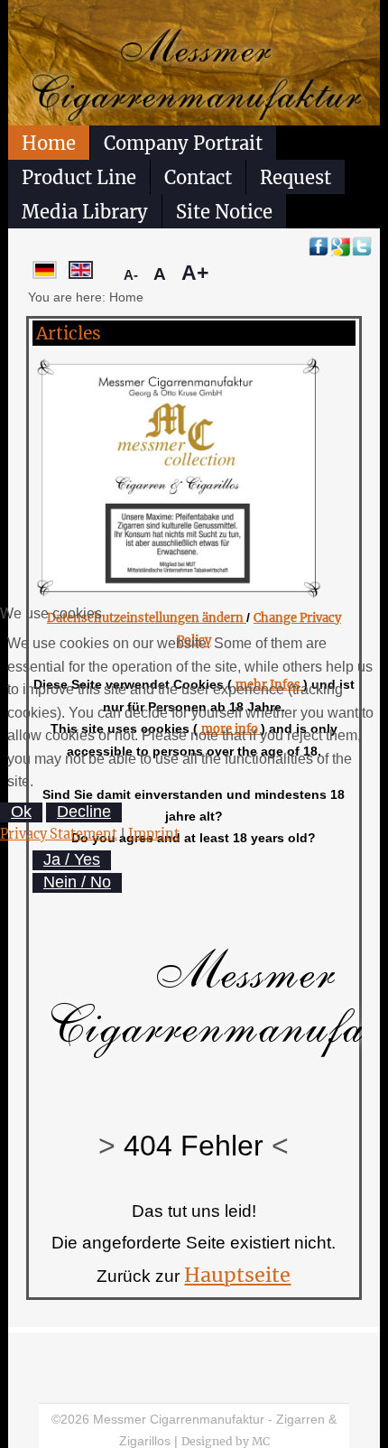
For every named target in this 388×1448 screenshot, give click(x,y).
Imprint (154, 834)
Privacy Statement (58, 834)
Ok (21, 812)
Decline (84, 812)
